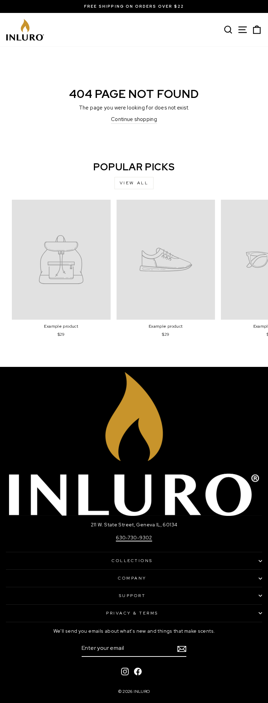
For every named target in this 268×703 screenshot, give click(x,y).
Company (132, 578)
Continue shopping (134, 119)
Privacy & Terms (132, 613)
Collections (132, 560)
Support (132, 595)
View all (134, 183)
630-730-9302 (134, 537)
